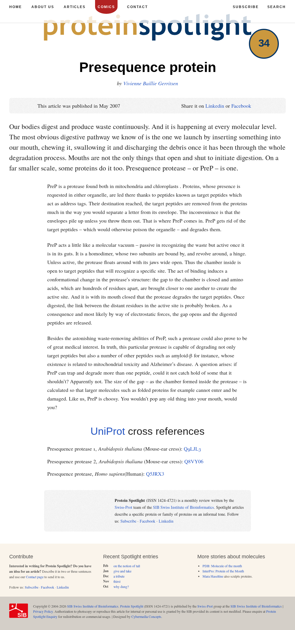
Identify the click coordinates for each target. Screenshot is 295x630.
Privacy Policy (43, 611)
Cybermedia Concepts (146, 616)
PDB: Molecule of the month (222, 565)
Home (15, 7)
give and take (122, 571)
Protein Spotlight (131, 606)
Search (276, 7)
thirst (117, 581)
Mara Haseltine (213, 576)
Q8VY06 (193, 461)
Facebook (241, 105)
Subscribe (128, 521)
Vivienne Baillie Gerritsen (150, 83)
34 (263, 43)
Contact (137, 7)
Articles (75, 7)
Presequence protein (147, 67)
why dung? (121, 586)
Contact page (35, 576)
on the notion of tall (127, 565)
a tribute (119, 576)
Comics (106, 7)
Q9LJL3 (192, 448)
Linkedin (214, 105)
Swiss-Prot (123, 507)
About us (42, 7)
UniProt (107, 431)
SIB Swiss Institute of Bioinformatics (183, 507)
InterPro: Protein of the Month (223, 571)
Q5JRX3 (155, 473)
